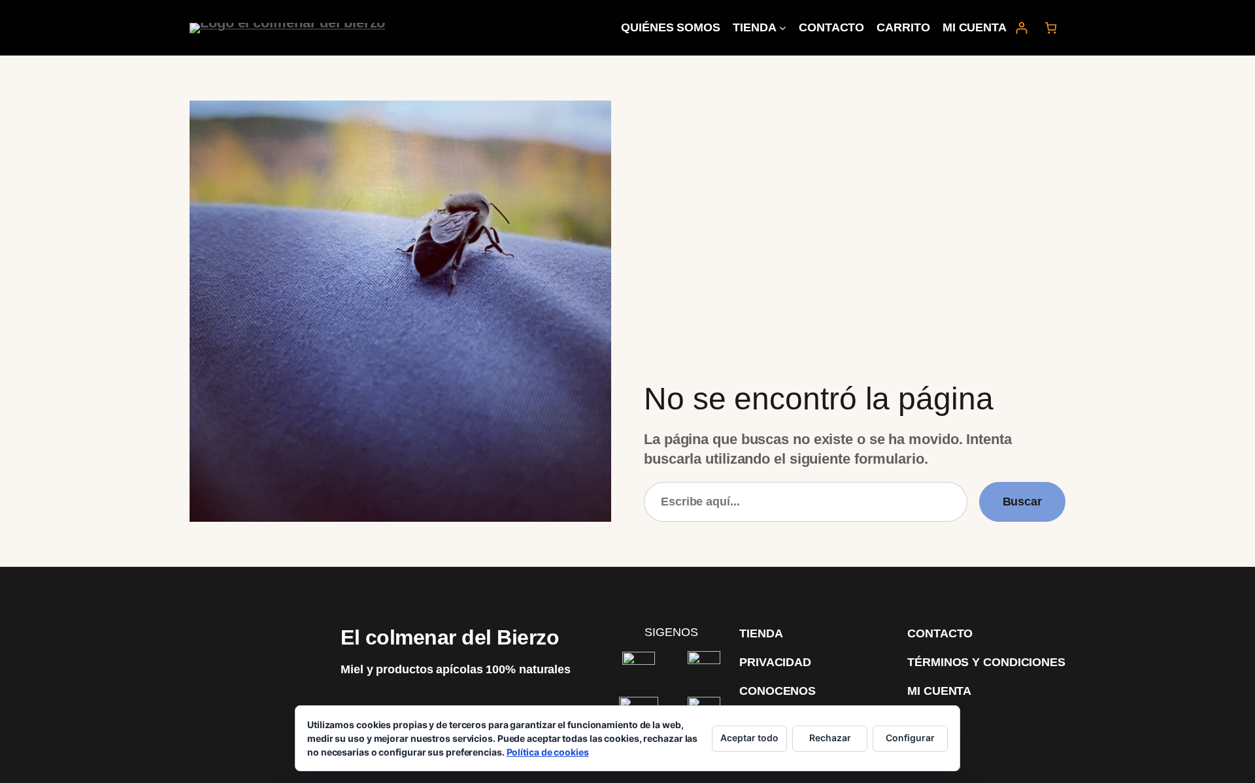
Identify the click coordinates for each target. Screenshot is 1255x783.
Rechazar (830, 737)
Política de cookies (548, 752)
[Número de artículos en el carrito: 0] (1050, 27)
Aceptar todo (749, 737)
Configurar (910, 737)
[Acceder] (1021, 27)
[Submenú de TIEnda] (782, 27)
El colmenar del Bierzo (450, 637)
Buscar (1022, 501)
